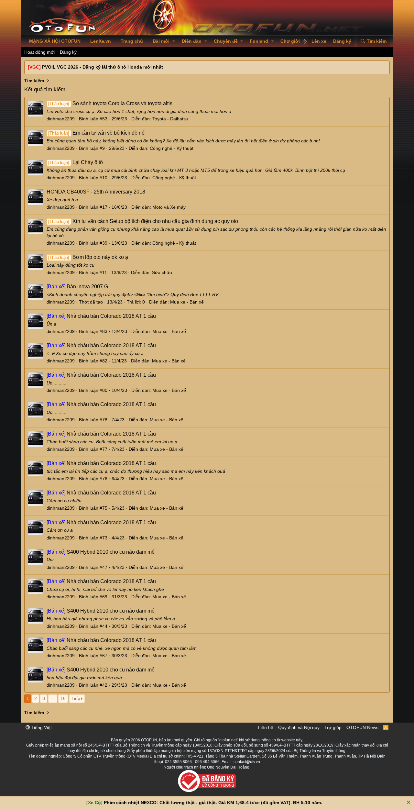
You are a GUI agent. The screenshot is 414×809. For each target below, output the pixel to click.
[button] (174, 41)
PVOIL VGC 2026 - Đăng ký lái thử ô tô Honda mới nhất (102, 67)
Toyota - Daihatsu (170, 118)
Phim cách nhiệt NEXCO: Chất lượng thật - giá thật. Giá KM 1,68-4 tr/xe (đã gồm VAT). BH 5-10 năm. (213, 802)
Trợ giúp (333, 727)
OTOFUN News (362, 727)
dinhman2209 (61, 118)
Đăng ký (68, 52)
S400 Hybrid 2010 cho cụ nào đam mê (101, 552)
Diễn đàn (192, 41)
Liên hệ (265, 727)
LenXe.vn (100, 41)
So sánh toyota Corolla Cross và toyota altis (110, 103)
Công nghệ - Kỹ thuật (171, 148)
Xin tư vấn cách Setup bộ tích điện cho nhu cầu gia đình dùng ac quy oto (143, 221)
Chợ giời (290, 41)
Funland (259, 41)
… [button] (52, 698)
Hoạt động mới (39, 52)
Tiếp (75, 698)
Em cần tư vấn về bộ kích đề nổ (96, 133)
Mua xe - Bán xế (187, 302)
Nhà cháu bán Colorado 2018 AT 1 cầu (101, 316)
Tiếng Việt (41, 727)
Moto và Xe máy (169, 207)
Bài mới (161, 41)
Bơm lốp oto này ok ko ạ (88, 257)
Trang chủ (132, 41)
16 (63, 698)
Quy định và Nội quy (299, 727)
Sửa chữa (162, 272)
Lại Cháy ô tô (75, 162)
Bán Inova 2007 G (77, 286)
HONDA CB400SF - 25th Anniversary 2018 (96, 191)
